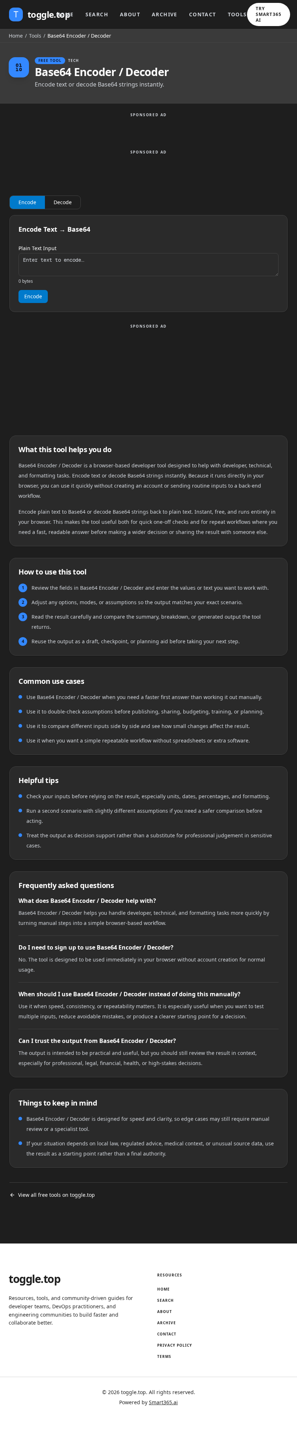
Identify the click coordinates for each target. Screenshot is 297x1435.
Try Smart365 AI (269, 14)
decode (63, 202)
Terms (164, 1356)
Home (65, 14)
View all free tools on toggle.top (56, 1194)
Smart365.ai (163, 1402)
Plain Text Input (37, 248)
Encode (33, 296)
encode (27, 202)
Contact (202, 14)
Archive (164, 14)
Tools (237, 14)
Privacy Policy (174, 1345)
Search (96, 14)
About (130, 14)
